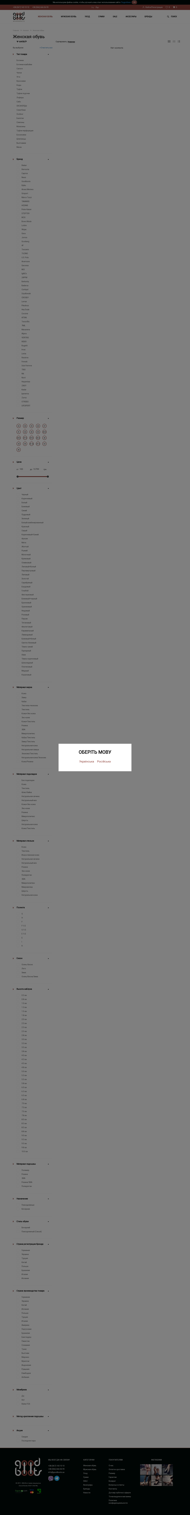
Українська (86, 761)
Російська (104, 761)
